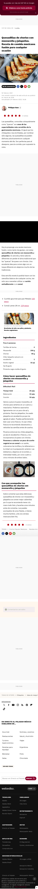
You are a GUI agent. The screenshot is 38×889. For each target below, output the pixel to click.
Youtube (13, 704)
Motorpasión (24, 828)
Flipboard (25, 86)
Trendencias (6, 842)
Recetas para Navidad (7, 748)
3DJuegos (23, 800)
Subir (30, 788)
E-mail (29, 86)
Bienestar (6, 754)
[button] (14, 107)
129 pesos (25, 306)
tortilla (17, 28)
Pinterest (26, 704)
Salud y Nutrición (26, 736)
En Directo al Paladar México (13, 326)
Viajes (22, 740)
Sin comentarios (9, 86)
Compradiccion (7, 848)
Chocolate (24, 758)
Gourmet (5, 732)
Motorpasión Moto (26, 831)
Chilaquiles (20, 695)
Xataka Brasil (6, 862)
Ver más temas (8, 766)
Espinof (22, 817)
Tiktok (4, 708)
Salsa (4, 758)
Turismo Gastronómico (7, 742)
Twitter (21, 86)
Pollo (22, 754)
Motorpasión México (27, 875)
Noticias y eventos (27, 732)
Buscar (29, 778)
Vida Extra (23, 804)
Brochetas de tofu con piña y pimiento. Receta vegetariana (17, 329)
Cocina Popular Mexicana (18, 529)
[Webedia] (8, 789)
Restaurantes (7, 736)
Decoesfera (6, 845)
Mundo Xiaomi (7, 813)
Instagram (17, 704)
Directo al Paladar (8, 828)
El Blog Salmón (25, 842)
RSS (22, 704)
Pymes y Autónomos (27, 845)
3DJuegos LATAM (25, 859)
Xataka (4, 800)
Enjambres (24, 747)
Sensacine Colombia (27, 869)
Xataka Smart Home (9, 810)
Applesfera (6, 807)
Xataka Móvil (6, 804)
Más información (21, 887)
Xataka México (7, 859)
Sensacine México (26, 865)
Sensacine (23, 814)
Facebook (18, 86)
